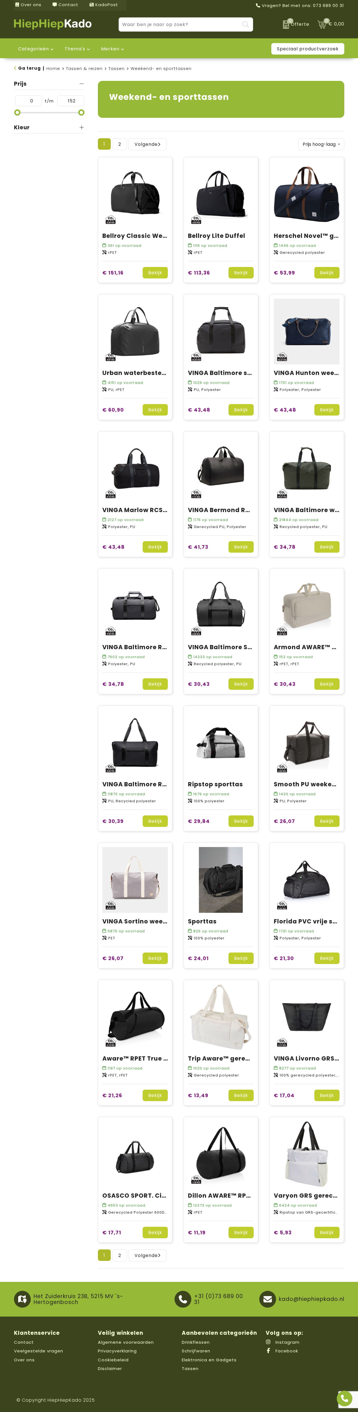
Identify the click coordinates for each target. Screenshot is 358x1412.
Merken (110, 49)
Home (53, 68)
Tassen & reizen (84, 68)
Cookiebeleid (113, 1360)
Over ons (30, 5)
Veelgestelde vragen (38, 1351)
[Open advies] (344, 1398)
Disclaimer (110, 1368)
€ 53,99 (284, 272)
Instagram (287, 1342)
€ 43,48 (199, 410)
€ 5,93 (283, 1232)
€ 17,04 (284, 1095)
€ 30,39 (113, 821)
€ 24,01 (198, 958)
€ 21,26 (112, 1095)
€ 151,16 (113, 272)
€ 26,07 (284, 821)
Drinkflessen (196, 1342)
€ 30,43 (199, 684)
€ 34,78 (285, 547)
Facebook (286, 1351)
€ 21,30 (284, 958)
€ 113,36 (199, 272)
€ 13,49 (198, 1095)
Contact (67, 5)
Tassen (117, 68)
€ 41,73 (198, 547)
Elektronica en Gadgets (209, 1360)
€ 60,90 (113, 410)
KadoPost (106, 5)
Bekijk (155, 272)
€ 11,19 (197, 1232)
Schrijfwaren (196, 1351)
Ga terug (29, 68)
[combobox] (179, 24)
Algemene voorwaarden (126, 1342)
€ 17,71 (111, 1232)
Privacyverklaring (117, 1351)
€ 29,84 (199, 821)
